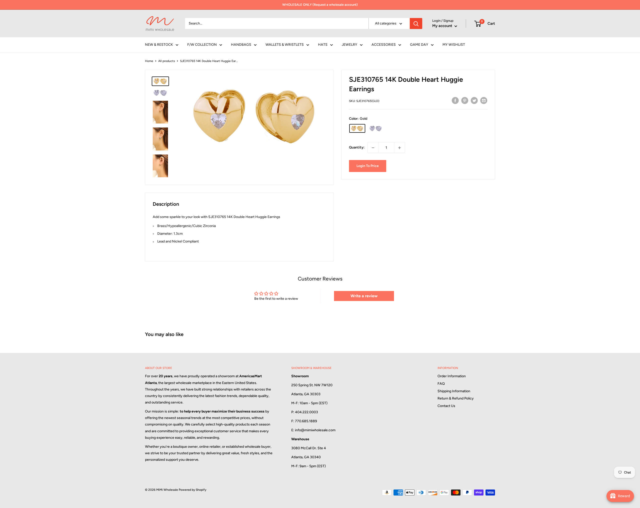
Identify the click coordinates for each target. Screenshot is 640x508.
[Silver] (376, 128)
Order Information (452, 376)
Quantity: (356, 148)
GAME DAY (419, 44)
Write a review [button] (364, 296)
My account (442, 26)
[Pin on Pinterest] (464, 100)
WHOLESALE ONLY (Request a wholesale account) (320, 4)
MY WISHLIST (453, 44)
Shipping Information (454, 391)
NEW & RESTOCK (159, 44)
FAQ (441, 384)
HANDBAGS (241, 44)
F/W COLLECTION (202, 44)
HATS (323, 44)
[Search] (416, 23)
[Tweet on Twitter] (474, 100)
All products (166, 61)
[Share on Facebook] (455, 100)
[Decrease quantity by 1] (373, 147)
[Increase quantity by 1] (399, 147)
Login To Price (367, 166)
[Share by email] (483, 100)
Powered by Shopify (192, 490)
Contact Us (446, 406)
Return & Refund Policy (456, 398)
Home (149, 61)
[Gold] (357, 128)
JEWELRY (349, 44)
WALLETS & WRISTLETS (285, 44)
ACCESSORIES (384, 44)
